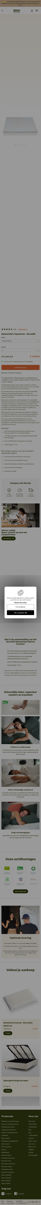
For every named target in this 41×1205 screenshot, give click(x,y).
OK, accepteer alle (20, 613)
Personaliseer (20, 607)
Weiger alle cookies (20, 602)
